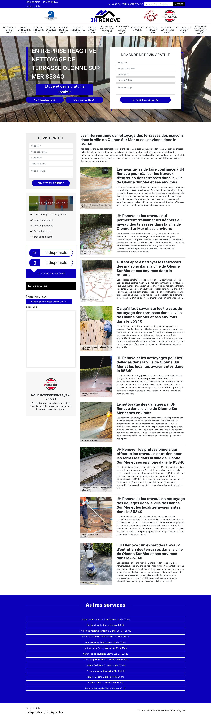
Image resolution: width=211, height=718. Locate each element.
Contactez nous (84, 100)
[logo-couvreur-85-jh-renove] (105, 16)
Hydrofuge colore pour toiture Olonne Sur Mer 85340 (105, 619)
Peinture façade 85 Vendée (92, 30)
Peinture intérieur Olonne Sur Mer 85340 (106, 671)
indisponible (33, 1)
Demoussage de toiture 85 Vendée (183, 30)
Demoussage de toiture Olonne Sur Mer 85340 (105, 659)
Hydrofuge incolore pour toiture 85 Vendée (107, 29)
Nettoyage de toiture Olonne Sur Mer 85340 (105, 642)
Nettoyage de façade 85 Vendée (137, 30)
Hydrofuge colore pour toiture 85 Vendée (200, 29)
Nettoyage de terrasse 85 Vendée (151, 30)
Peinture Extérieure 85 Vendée (24, 30)
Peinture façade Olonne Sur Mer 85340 (105, 625)
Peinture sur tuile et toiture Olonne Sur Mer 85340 (105, 636)
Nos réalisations (45, 100)
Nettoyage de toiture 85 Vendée (9, 30)
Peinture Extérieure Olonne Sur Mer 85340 (105, 665)
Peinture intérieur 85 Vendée (38, 30)
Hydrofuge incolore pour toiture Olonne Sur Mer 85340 (105, 631)
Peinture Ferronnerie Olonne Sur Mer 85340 (105, 688)
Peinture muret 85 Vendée (63, 30)
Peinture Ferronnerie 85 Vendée (78, 30)
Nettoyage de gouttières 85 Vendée (167, 30)
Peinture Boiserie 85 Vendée (51, 30)
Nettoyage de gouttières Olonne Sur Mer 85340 (105, 654)
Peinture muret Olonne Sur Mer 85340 (105, 682)
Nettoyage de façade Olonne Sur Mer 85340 (105, 648)
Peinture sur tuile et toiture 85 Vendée (122, 29)
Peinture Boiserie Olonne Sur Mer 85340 (105, 677)
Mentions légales (177, 710)
